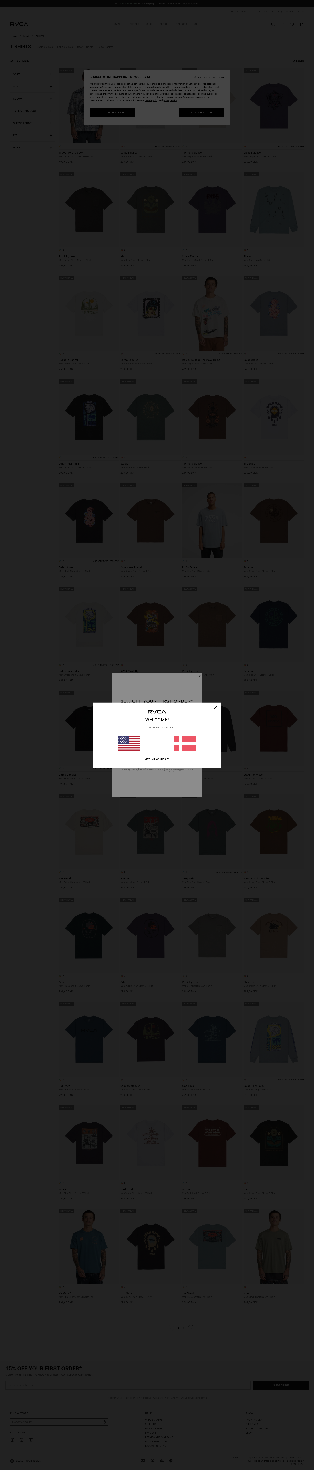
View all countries (157, 759)
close (215, 707)
